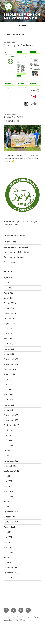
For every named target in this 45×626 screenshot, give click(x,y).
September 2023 (11, 425)
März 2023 (8, 445)
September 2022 (11, 471)
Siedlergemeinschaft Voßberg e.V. (22, 16)
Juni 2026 (8, 283)
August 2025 (9, 323)
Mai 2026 (8, 288)
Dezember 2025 (11, 313)
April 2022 (8, 491)
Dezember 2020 (11, 568)
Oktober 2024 (10, 369)
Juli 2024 (8, 379)
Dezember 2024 (11, 359)
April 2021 (8, 547)
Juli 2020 (8, 578)
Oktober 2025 (10, 318)
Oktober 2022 (10, 466)
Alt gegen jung (10, 262)
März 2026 (8, 298)
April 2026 (8, 293)
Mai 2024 (8, 390)
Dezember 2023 (11, 415)
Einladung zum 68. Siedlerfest (17, 252)
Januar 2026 (9, 308)
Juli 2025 (8, 328)
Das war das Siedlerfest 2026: (17, 247)
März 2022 (8, 496)
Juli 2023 (8, 430)
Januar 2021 (9, 562)
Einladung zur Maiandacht (15, 257)
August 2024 (9, 374)
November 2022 (11, 461)
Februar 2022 (10, 501)
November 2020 (11, 573)
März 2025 (8, 344)
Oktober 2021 (10, 517)
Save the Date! (10, 242)
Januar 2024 (9, 410)
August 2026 (9, 278)
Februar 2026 (10, 303)
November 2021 (11, 512)
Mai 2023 (8, 440)
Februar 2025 (10, 349)
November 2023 (11, 420)
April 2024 (8, 395)
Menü (24, 25)
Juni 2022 (8, 481)
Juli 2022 (8, 476)
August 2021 (9, 527)
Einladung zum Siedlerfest (19, 45)
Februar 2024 (10, 405)
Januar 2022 (9, 507)
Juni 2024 (8, 384)
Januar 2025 (9, 354)
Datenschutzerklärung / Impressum (18, 617)
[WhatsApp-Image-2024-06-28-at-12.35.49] (22, 64)
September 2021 (11, 522)
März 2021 (8, 552)
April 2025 (8, 339)
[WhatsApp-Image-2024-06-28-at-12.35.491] (22, 95)
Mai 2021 (8, 542)
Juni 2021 (8, 537)
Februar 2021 (9, 557)
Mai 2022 (8, 486)
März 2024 (8, 400)
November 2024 (11, 364)
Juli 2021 (7, 532)
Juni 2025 (8, 334)
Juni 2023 (8, 435)
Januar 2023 (9, 456)
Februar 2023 (10, 451)
